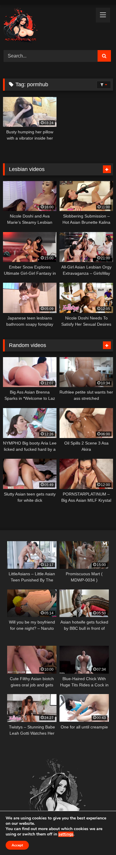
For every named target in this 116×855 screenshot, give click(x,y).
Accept (17, 845)
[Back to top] (97, 837)
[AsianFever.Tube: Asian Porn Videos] (47, 26)
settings (65, 834)
